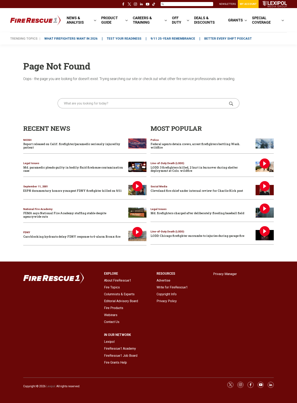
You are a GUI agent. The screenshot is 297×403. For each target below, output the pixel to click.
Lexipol (50, 386)
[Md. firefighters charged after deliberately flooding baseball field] (265, 213)
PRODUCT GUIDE (109, 20)
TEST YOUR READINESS (124, 38)
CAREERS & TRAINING (142, 20)
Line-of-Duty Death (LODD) (167, 163)
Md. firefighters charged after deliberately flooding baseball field (197, 213)
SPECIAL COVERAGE (261, 20)
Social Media (159, 186)
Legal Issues (31, 163)
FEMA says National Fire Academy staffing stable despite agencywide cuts (64, 214)
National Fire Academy (38, 209)
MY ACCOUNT (248, 4)
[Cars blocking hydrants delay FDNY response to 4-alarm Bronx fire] (137, 236)
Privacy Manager (225, 274)
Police (155, 139)
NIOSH (27, 139)
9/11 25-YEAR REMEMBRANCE (173, 38)
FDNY (26, 232)
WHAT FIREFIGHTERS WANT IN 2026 (71, 38)
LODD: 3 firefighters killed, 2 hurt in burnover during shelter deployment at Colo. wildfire (194, 169)
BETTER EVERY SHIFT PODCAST (228, 38)
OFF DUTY (176, 20)
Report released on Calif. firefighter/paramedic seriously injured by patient (71, 145)
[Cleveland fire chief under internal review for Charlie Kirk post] (265, 190)
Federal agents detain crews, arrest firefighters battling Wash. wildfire (195, 145)
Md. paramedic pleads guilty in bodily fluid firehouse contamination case (73, 169)
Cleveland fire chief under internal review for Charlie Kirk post (197, 191)
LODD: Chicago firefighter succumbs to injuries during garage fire (197, 236)
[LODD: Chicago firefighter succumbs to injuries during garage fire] (265, 235)
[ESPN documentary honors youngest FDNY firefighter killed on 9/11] (137, 190)
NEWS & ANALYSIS (75, 20)
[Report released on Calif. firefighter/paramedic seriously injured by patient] (137, 143)
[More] (95, 20)
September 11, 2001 (35, 186)
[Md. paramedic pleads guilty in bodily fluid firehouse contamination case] (137, 167)
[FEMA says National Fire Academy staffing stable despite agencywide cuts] (137, 213)
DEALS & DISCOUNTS (204, 20)
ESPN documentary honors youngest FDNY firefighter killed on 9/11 (72, 191)
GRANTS (235, 20)
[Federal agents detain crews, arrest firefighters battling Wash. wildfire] (265, 143)
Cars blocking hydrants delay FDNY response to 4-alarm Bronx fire (71, 236)
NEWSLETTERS (227, 4)
